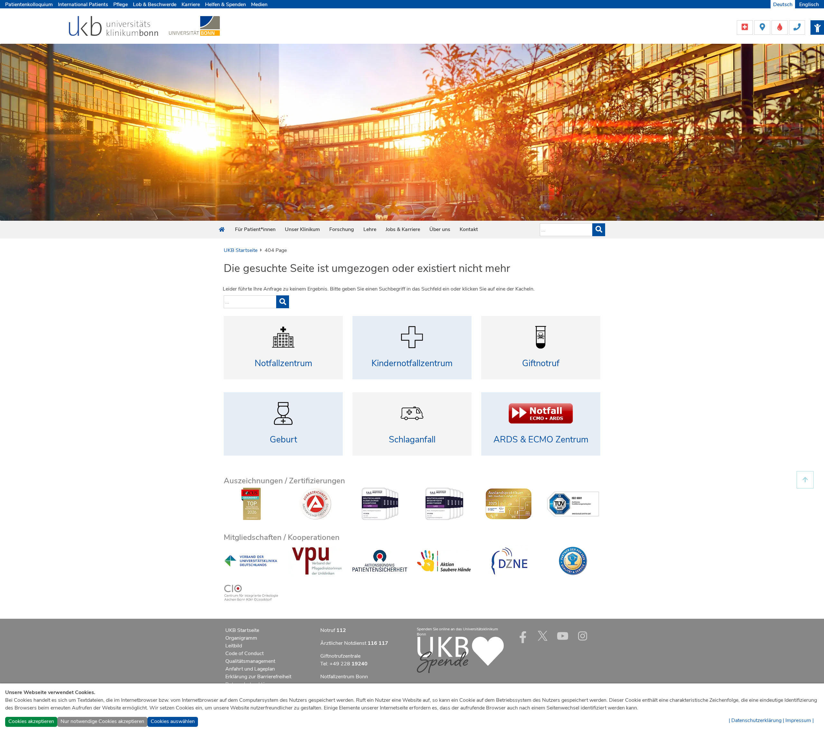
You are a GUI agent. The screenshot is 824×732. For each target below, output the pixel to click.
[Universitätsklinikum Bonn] (114, 27)
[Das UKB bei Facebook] (523, 636)
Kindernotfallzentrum (412, 363)
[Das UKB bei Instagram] (583, 636)
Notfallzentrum (283, 363)
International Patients (83, 4)
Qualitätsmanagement (250, 661)
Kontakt (469, 229)
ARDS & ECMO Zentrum (540, 440)
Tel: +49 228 (344, 663)
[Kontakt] (797, 27)
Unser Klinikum (302, 229)
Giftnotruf (540, 363)
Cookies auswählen (173, 721)
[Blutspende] (780, 27)
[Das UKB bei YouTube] (563, 636)
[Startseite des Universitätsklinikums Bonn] (222, 229)
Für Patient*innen (255, 229)
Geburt (283, 440)
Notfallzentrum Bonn (344, 676)
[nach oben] (805, 480)
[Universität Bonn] (194, 25)
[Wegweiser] (763, 27)
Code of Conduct (244, 653)
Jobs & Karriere (403, 229)
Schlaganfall (412, 440)
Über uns (439, 229)
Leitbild (233, 645)
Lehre (369, 229)
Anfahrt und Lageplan (250, 668)
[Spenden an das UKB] (460, 654)
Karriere (191, 4)
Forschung (341, 229)
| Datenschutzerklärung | (756, 720)
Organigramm (241, 638)
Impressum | (799, 720)
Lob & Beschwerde (154, 4)
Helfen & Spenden (225, 4)
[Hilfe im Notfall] (745, 27)
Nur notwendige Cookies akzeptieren (102, 721)
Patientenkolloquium (29, 4)
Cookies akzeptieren (31, 721)
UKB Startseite (241, 250)
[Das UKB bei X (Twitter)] (543, 636)
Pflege (120, 4)
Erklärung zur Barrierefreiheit (258, 676)
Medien (259, 4)
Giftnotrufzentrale (340, 656)
